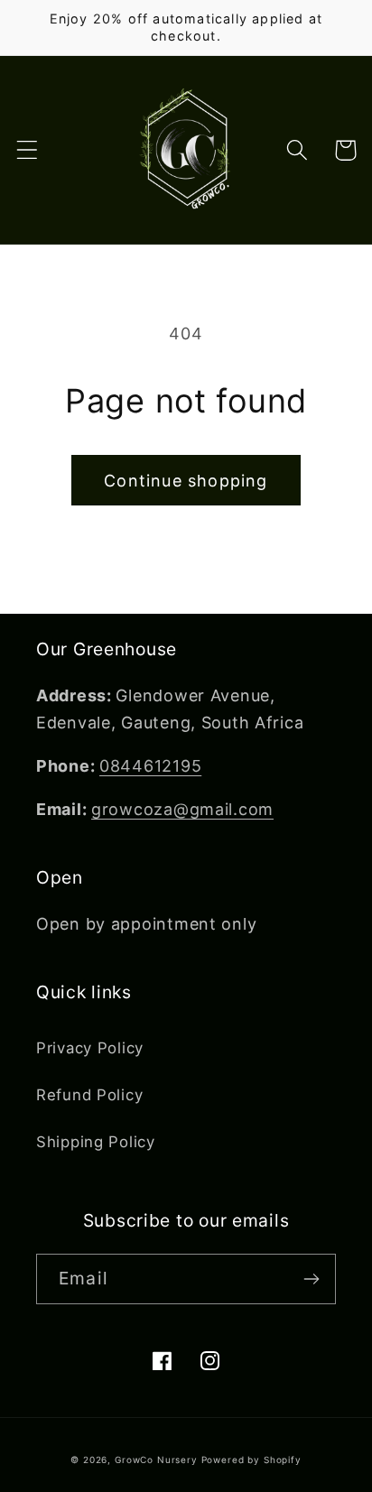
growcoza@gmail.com (182, 809)
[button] (27, 150)
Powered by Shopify (251, 1459)
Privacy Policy (90, 1048)
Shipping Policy (95, 1142)
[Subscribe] (311, 1279)
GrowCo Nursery (156, 1459)
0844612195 (150, 765)
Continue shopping (185, 480)
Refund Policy (89, 1095)
